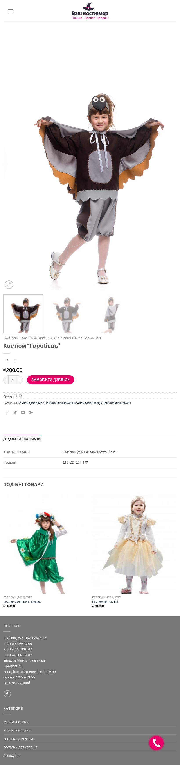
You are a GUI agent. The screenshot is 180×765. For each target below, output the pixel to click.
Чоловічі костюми (17, 730)
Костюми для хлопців (40, 337)
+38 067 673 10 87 (17, 649)
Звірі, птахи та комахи (82, 337)
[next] (168, 160)
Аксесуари (11, 755)
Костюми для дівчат (31, 403)
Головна (10, 337)
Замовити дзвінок (50, 380)
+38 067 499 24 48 (17, 643)
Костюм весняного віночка (22, 601)
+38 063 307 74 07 (17, 655)
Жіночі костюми (16, 722)
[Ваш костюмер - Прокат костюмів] (90, 11)
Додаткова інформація (22, 439)
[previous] (12, 160)
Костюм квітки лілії (105, 601)
